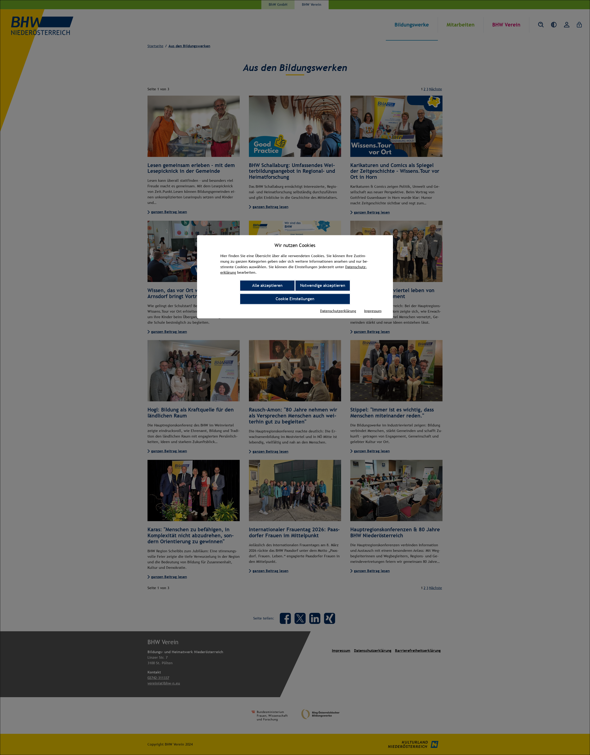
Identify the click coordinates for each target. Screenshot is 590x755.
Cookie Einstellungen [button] (295, 298)
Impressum (372, 311)
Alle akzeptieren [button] (267, 285)
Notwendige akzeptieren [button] (322, 285)
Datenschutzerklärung (338, 311)
